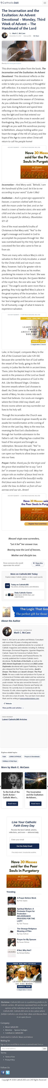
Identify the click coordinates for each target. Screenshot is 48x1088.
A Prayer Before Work (26, 898)
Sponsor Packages (20, 1030)
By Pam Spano (22, 901)
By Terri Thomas (22, 924)
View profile (27, 36)
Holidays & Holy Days (10, 761)
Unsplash (18, 63)
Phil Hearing (10, 63)
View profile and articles (13, 708)
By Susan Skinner (23, 942)
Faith (4, 756)
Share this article (39, 564)
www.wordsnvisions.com (29, 698)
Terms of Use (10, 1057)
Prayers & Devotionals (32, 756)
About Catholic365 (11, 1027)
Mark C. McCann (18, 33)
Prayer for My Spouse (26, 940)
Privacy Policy (10, 1060)
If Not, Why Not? (24, 950)
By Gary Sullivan (22, 934)
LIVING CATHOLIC (15, 756)
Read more (12, 804)
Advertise (8, 1030)
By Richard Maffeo (23, 953)
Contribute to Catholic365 (14, 1033)
